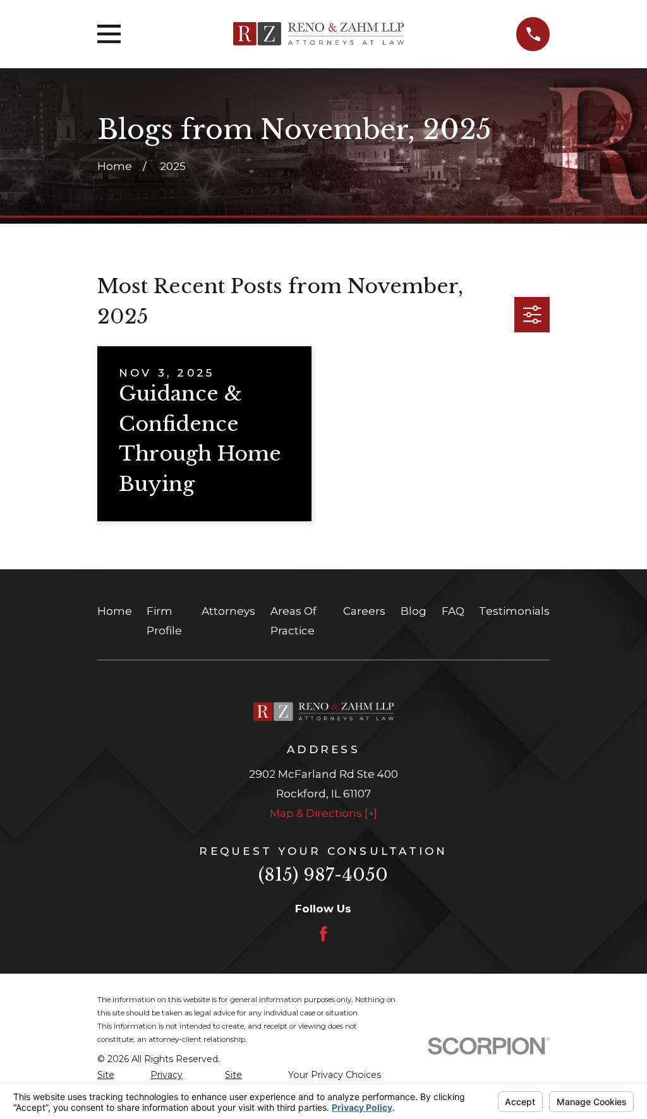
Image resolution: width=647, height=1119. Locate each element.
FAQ (453, 611)
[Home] (318, 33)
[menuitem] (116, 1083)
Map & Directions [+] (323, 813)
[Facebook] (323, 933)
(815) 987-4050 (323, 874)
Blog (413, 611)
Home (114, 611)
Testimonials (514, 611)
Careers (364, 611)
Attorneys (228, 611)
